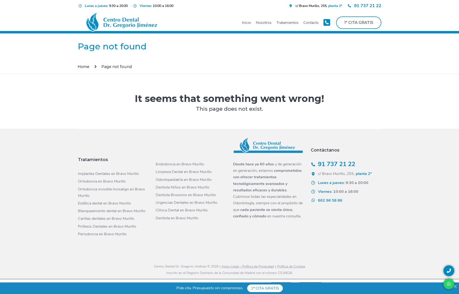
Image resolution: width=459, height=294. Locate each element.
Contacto (311, 22)
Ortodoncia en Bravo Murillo (102, 181)
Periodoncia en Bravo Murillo (102, 234)
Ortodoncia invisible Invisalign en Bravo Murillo (111, 192)
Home (83, 66)
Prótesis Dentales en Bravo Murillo (107, 226)
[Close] (455, 286)
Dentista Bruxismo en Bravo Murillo (186, 195)
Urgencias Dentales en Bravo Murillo (186, 202)
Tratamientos (287, 22)
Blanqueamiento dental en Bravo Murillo (111, 211)
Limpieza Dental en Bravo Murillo (184, 171)
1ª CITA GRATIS (358, 22)
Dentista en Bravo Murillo (177, 218)
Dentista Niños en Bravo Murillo (182, 187)
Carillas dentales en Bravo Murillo (106, 218)
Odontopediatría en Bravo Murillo (184, 179)
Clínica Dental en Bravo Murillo (182, 210)
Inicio (246, 22)
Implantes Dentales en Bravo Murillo (108, 173)
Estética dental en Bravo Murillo (104, 203)
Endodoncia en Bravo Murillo (180, 164)
